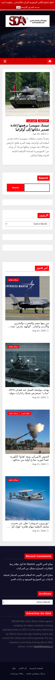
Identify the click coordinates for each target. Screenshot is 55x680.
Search (43, 178)
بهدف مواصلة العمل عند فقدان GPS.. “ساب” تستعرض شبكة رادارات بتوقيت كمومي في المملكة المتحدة (28, 393)
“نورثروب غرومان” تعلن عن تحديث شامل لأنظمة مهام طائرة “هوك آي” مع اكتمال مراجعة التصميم (28, 526)
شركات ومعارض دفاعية (35, 673)
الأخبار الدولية (43, 121)
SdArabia (43, 30)
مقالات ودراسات (16, 673)
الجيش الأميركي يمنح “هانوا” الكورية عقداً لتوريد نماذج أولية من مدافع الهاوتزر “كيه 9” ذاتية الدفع (29, 460)
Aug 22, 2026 (39, 330)
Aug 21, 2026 (39, 464)
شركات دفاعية (13, 280)
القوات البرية (32, 121)
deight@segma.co (43, 646)
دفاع (14, 668)
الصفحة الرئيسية (36, 668)
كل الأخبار (23, 668)
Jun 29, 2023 (39, 134)
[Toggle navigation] (5, 61)
